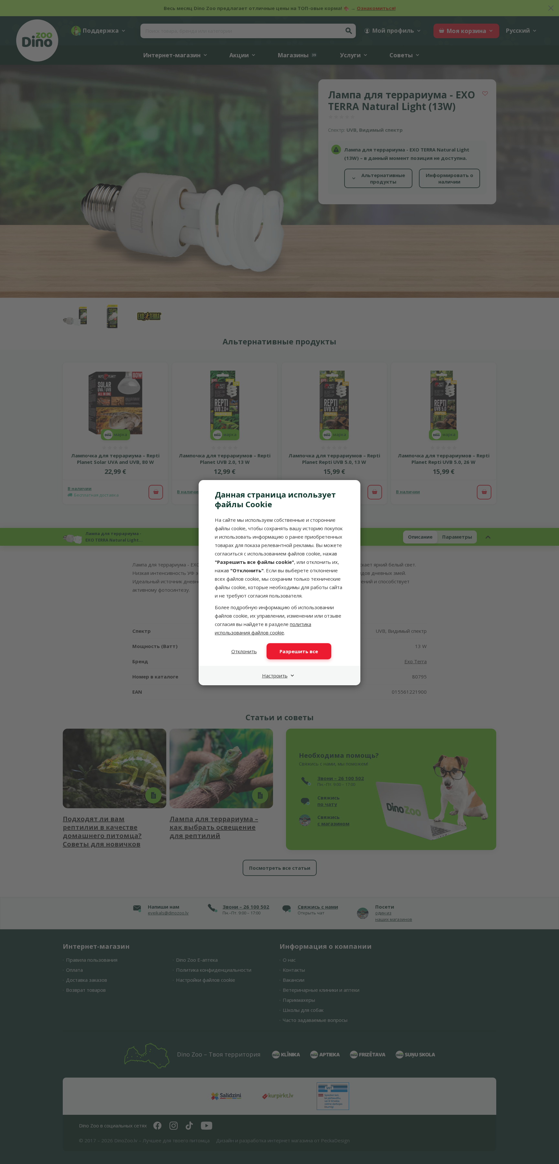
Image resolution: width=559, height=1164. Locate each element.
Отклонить (244, 651)
